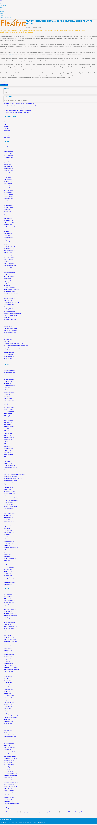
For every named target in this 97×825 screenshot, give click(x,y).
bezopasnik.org (8, 724)
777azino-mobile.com (9, 492)
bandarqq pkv (34, 812)
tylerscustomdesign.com (10, 627)
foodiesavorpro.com (9, 251)
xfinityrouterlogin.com (10, 789)
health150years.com (9, 637)
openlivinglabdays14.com (10, 481)
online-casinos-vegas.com (10, 786)
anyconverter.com (8, 685)
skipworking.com (8, 681)
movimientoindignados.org (11, 548)
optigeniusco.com (8, 190)
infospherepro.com (9, 249)
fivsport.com (7, 535)
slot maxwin (55, 812)
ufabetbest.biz (8, 444)
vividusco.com (7, 177)
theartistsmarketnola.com (11, 752)
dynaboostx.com (8, 214)
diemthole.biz (7, 691)
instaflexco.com (8, 216)
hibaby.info (7, 318)
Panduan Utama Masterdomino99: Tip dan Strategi (17, 108)
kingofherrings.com (9, 702)
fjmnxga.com (7, 726)
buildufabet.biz (8, 464)
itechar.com (7, 388)
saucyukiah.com (8, 594)
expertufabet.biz (8, 418)
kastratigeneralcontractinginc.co (12, 476)
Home (1, 3)
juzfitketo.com (8, 574)
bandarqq (6, 126)
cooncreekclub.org (8, 603)
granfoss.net (7, 769)
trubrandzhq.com (8, 199)
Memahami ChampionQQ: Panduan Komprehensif (17, 110)
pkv (5, 122)
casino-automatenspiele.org (11, 670)
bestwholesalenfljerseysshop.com (13, 479)
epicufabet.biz (7, 453)
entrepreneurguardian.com (11, 316)
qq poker (11, 812)
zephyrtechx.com (8, 205)
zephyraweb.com (8, 186)
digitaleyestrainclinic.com (11, 782)
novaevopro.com (8, 195)
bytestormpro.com (9, 264)
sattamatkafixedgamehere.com (12, 313)
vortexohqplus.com (9, 223)
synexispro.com (8, 339)
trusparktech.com (8, 197)
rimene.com (7, 745)
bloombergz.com (8, 663)
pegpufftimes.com (9, 605)
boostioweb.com (8, 151)
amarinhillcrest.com (9, 655)
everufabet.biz (7, 459)
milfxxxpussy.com (8, 550)
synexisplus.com (8, 162)
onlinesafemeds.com (9, 409)
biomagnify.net (8, 585)
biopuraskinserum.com (10, 737)
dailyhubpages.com (9, 305)
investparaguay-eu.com (10, 513)
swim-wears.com (8, 620)
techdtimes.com (8, 381)
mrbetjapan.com (8, 704)
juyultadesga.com (8, 505)
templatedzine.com (9, 537)
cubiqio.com (7, 244)
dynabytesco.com (8, 238)
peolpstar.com (7, 624)
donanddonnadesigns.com (11, 294)
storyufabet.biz (8, 451)
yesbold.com (7, 390)
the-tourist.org (8, 657)
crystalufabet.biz (8, 455)
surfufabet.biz (7, 442)
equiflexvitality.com (9, 298)
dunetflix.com (7, 546)
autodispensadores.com (10, 329)
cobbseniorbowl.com (9, 494)
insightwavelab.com (9, 257)
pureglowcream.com (9, 713)
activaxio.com (7, 236)
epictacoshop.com (9, 735)
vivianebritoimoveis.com (10, 646)
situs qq (11, 55)
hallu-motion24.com (9, 765)
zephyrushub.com (8, 153)
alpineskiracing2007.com (10, 774)
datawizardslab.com (9, 242)
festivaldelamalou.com (10, 614)
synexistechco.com (9, 173)
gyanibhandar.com (9, 412)
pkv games (42, 812)
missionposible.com (9, 784)
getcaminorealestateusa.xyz (11, 361)
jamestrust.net (8, 676)
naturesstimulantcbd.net (10, 580)
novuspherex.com (8, 192)
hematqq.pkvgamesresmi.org (83, 812)
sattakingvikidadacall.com (11, 309)
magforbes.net (8, 648)
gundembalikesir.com (9, 386)
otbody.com (7, 674)
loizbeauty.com (8, 683)
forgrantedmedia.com (9, 622)
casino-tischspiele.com (10, 672)
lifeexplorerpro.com (9, 259)
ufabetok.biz (7, 457)
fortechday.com (8, 359)
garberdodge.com (8, 618)
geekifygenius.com (9, 277)
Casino (2, 9)
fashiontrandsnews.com (10, 468)
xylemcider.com (8, 569)
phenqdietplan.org (9, 541)
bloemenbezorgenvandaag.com (12, 715)
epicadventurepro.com (10, 255)
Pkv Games (3, 5)
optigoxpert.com (8, 208)
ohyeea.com (7, 561)
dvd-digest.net (7, 750)
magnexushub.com (9, 401)
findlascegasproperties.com (11, 290)
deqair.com (7, 528)
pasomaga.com (8, 576)
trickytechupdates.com (10, 795)
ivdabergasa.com (8, 502)
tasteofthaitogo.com (9, 720)
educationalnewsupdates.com (12, 147)
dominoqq (6, 133)
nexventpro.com (8, 203)
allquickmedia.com (9, 696)
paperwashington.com (10, 320)
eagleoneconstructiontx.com (11, 296)
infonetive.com (8, 733)
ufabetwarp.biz (8, 414)
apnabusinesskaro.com (10, 806)
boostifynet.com (8, 201)
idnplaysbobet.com (9, 307)
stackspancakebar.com (10, 756)
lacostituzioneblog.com (10, 559)
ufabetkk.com (7, 694)
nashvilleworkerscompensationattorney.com (16, 346)
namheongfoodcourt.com (10, 758)
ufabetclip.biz (7, 416)
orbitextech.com (8, 279)
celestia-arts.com (8, 607)
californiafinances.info (10, 739)
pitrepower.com (8, 778)
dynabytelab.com (8, 158)
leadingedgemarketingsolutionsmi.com (14, 474)
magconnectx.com (9, 337)
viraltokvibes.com (8, 644)
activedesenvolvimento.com (11, 303)
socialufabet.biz (8, 440)
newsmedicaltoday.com (10, 333)
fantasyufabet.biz (8, 420)
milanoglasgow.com (9, 761)
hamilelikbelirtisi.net (9, 227)
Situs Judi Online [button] (5, 17)
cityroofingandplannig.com (11, 500)
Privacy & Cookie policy (6, 819)
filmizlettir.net (7, 599)
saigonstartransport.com (10, 728)
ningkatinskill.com (9, 533)
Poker (1, 13)
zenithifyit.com (8, 182)
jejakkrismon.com (8, 689)
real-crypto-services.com (10, 507)
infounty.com (7, 511)
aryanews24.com (8, 487)
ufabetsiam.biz (8, 422)
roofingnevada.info (9, 335)
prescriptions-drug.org (10, 640)
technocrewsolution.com (10, 642)
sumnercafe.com (8, 543)
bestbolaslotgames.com (10, 311)
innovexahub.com (8, 169)
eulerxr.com (7, 274)
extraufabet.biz (8, 433)
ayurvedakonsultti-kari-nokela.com (13, 483)
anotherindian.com (9, 567)
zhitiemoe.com (8, 563)
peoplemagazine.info (9, 373)
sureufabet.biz (7, 446)
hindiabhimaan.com (9, 797)
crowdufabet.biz (8, 461)
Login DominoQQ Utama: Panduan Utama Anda (16, 112)
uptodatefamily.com (9, 552)
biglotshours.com (8, 405)
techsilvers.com (8, 530)
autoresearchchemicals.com (11, 804)
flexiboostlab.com (8, 220)
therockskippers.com (9, 767)
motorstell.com (8, 635)
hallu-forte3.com (8, 763)
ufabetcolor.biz (8, 431)
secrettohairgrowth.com (10, 717)
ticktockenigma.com (9, 272)
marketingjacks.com (9, 791)
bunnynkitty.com (8, 722)
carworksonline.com (9, 629)
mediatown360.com (9, 780)
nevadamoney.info (9, 743)
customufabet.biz (8, 448)
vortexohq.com (8, 253)
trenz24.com (7, 678)
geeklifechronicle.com (9, 246)
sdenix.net (6, 653)
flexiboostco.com (8, 149)
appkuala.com (7, 709)
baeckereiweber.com (9, 371)
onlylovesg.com (8, 300)
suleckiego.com (8, 808)
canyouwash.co (8, 377)
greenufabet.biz (8, 429)
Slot (1, 7)
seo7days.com (7, 711)
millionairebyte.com (9, 357)
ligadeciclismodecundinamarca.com (13, 344)
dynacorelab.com (8, 171)
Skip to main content (6, 1)
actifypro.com (7, 212)
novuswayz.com (8, 210)
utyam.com (7, 556)
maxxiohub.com (8, 184)
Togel (1, 15)
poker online (7, 131)
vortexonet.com (8, 164)
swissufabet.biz (8, 425)
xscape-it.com (7, 489)
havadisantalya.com (9, 379)
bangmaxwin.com (8, 730)
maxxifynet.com (8, 166)
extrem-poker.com (8, 518)
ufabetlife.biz (7, 435)
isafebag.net (7, 661)
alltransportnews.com (9, 466)
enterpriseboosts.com (10, 665)
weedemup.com (8, 322)
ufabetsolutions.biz (9, 438)
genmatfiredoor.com (9, 287)
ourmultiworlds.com (9, 601)
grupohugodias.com (9, 526)
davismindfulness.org (9, 354)
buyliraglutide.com (9, 407)
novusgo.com (7, 262)
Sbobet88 (2, 11)
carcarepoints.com (9, 522)
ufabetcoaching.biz (9, 352)
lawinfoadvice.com (9, 539)
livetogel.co (7, 285)
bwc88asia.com (8, 515)
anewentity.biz (8, 707)
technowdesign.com (9, 496)
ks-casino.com (7, 520)
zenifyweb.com (8, 283)
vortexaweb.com (8, 188)
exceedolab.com (8, 233)
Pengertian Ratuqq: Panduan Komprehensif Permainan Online (20, 106)
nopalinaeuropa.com (9, 582)
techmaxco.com (8, 231)
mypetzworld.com (8, 509)
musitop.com (7, 554)
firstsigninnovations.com (10, 616)
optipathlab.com (8, 156)
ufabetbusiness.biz (9, 427)
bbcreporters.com (8, 470)
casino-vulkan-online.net (10, 776)
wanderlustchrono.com (10, 266)
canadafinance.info (9, 741)
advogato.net (7, 659)
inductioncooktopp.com (10, 331)
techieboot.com (8, 384)
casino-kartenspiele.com (10, 668)
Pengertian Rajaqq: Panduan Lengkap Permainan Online (19, 104)
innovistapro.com (8, 218)
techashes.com (8, 375)
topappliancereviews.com (11, 793)
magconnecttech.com (9, 281)
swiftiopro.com (8, 225)
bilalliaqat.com (8, 326)
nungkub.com (7, 565)
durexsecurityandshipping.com (12, 498)
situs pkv (6, 124)
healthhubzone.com (9, 392)
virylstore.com (7, 633)
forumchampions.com (10, 609)
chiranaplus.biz (8, 754)
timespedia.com (8, 687)
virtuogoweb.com (8, 403)
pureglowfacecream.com (10, 700)
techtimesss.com (8, 631)
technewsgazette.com (10, 698)
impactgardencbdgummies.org (12, 578)
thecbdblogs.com (8, 802)
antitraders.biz (8, 485)
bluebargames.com (9, 612)
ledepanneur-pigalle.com (10, 748)
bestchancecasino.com (10, 324)
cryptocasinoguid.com (10, 472)
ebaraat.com (7, 394)
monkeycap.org (8, 650)
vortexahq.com (8, 179)
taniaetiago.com (8, 572)
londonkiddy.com (8, 350)
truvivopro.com (8, 175)
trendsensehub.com (9, 270)
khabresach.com (8, 799)
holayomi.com (7, 341)
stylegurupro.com (8, 240)
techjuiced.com (8, 397)
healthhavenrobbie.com (10, 292)
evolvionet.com (8, 160)
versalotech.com (8, 229)
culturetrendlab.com (9, 268)
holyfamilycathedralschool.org (12, 348)
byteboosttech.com (9, 399)
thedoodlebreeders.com (10, 524)
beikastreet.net (8, 596)
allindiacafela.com (8, 771)
